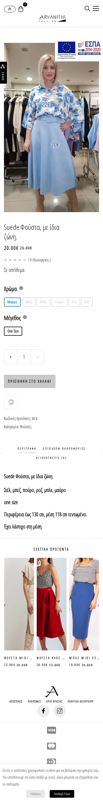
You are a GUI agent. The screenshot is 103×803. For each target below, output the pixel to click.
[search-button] (87, 8)
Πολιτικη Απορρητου (81, 701)
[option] (51, 127)
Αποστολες (16, 701)
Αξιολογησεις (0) (51, 458)
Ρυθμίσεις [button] (35, 793)
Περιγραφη (27, 448)
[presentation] (5, 604)
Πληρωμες (34, 701)
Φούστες (25, 427)
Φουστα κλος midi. (22, 658)
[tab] (27, 448)
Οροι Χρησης (54, 701)
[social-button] (43, 711)
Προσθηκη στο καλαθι (30, 381)
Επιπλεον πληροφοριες (64, 448)
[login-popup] (10, 9)
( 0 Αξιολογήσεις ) (39, 259)
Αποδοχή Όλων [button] (62, 793)
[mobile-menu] (95, 9)
